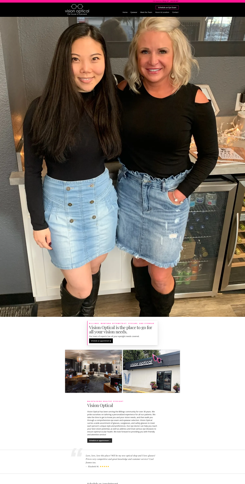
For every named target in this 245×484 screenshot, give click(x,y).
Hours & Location (162, 12)
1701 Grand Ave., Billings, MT (161, 1)
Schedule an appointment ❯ (101, 341)
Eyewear (134, 12)
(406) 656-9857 (174, 1)
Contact (175, 12)
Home (125, 12)
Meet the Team (146, 12)
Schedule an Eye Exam (167, 7)
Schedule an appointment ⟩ (99, 440)
